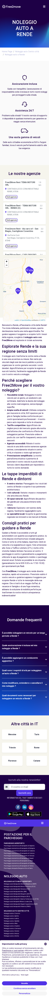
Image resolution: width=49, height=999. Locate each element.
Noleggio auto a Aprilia (11, 916)
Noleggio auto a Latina (11, 918)
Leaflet (17, 320)
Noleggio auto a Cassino (12, 913)
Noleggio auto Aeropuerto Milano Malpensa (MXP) (20, 884)
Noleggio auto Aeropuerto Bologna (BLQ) (17, 896)
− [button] (6, 265)
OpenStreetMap (26, 320)
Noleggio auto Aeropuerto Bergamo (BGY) (17, 894)
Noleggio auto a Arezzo (11, 933)
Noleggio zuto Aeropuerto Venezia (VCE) (17, 889)
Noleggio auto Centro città (27, 51)
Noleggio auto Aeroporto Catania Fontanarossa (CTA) (21, 899)
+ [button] (6, 261)
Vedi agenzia (11, 197)
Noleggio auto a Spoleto (11, 921)
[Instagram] (31, 807)
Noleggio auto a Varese (11, 931)
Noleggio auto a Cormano (12, 928)
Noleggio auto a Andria (11, 936)
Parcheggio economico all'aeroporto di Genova (19, 856)
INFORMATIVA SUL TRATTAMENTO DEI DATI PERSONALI (24, 799)
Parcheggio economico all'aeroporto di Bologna (19, 848)
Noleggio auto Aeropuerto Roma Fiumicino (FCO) (19, 886)
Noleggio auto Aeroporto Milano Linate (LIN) (18, 901)
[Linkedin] (24, 807)
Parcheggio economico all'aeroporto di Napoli (19, 858)
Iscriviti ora (24, 792)
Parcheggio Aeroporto (14, 843)
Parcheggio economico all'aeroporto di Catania (19, 851)
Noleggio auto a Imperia (12, 926)
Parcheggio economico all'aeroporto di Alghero (19, 846)
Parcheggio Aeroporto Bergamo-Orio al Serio (18, 868)
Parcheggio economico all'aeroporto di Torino (18, 866)
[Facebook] (17, 807)
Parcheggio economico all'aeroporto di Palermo (19, 863)
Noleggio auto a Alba (10, 923)
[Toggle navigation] (44, 6)
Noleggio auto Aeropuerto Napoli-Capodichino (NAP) (21, 904)
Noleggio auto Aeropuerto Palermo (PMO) (17, 906)
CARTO (42, 320)
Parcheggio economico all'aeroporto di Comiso (19, 853)
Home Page (7, 51)
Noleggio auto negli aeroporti (18, 881)
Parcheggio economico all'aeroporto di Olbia (18, 861)
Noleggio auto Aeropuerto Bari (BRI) (15, 891)
